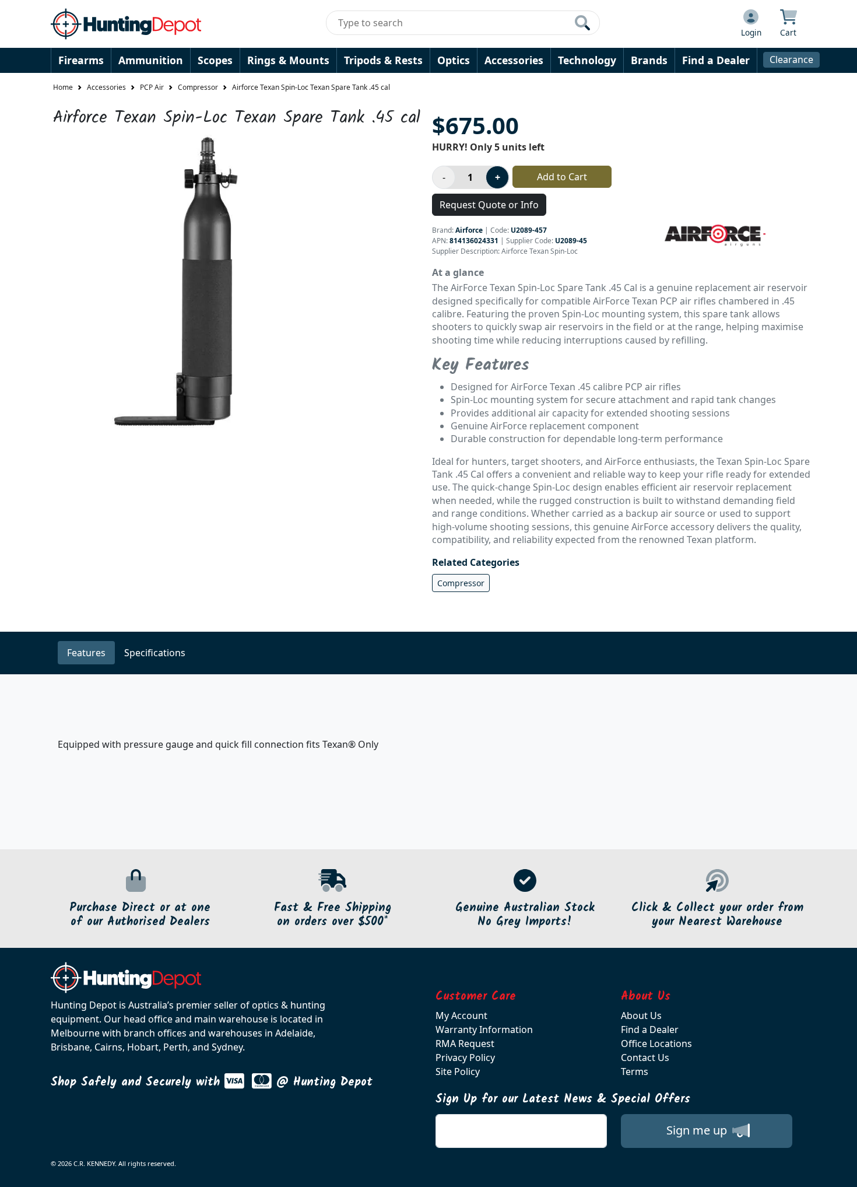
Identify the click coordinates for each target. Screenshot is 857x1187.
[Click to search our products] (582, 23)
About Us (641, 1015)
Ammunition (150, 60)
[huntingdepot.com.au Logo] (126, 24)
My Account (461, 1015)
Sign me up (698, 1130)
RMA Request (464, 1043)
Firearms (81, 60)
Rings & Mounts (288, 60)
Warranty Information (484, 1029)
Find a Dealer (716, 60)
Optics (453, 60)
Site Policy (457, 1071)
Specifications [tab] (154, 652)
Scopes (215, 60)
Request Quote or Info (489, 204)
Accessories (513, 60)
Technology (587, 60)
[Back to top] (840, 1170)
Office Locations (656, 1043)
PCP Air (152, 87)
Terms (634, 1071)
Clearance (791, 59)
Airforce (469, 230)
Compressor (198, 87)
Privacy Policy (465, 1057)
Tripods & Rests (383, 60)
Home (63, 87)
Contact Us (645, 1057)
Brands (649, 60)
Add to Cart (562, 176)
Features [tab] (86, 652)
